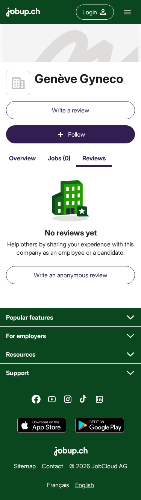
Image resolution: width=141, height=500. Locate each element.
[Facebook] (36, 399)
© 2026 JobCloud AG (98, 465)
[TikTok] (83, 399)
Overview (22, 158)
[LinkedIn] (99, 399)
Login (89, 11)
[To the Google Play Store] (99, 425)
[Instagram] (68, 399)
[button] (70, 317)
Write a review (70, 110)
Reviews (94, 158)
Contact (52, 465)
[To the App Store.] (41, 425)
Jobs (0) (59, 158)
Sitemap (25, 465)
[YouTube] (52, 399)
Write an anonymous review (70, 274)
